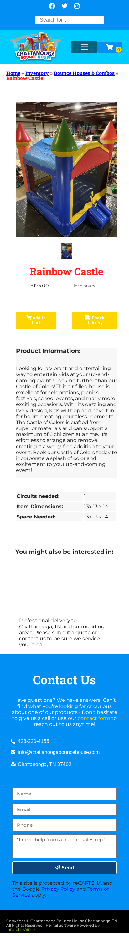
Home (13, 73)
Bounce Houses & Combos (84, 73)
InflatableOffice (20, 929)
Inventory (37, 73)
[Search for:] (69, 19)
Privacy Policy (58, 889)
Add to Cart (39, 320)
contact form (94, 718)
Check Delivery (95, 320)
